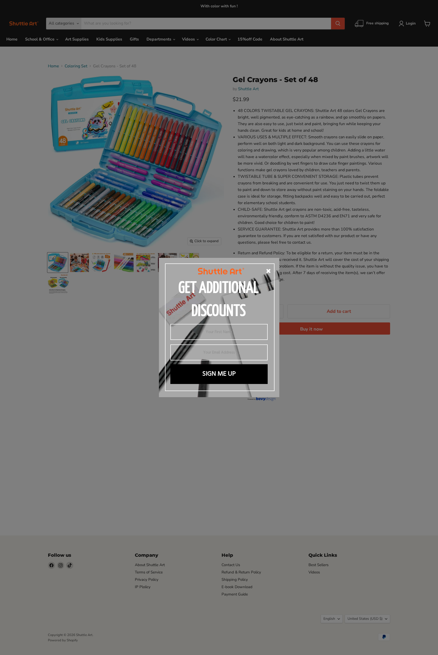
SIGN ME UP (219, 374)
